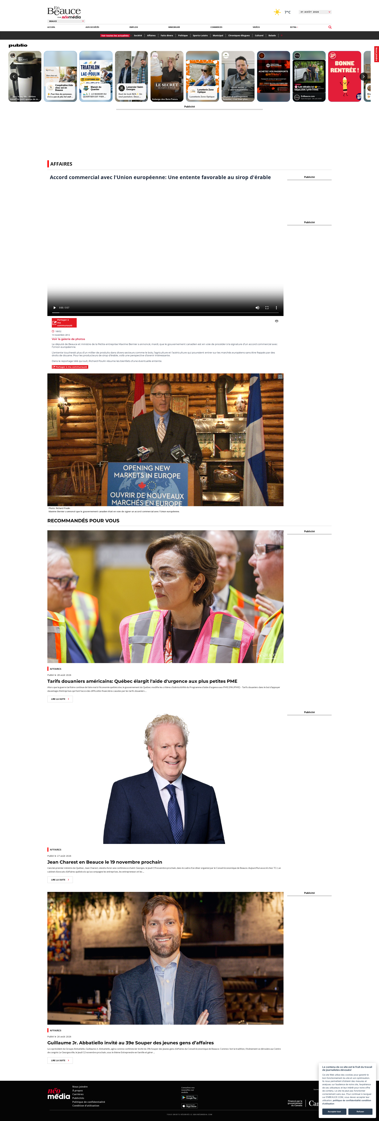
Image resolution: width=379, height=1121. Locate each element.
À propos (77, 1090)
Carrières (77, 1094)
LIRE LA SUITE (58, 699)
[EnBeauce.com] (58, 1097)
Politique (183, 35)
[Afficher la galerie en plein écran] (280, 376)
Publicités (78, 1098)
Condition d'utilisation (85, 1105)
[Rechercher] (330, 27)
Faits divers (167, 35)
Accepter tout (334, 1111)
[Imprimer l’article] (276, 321)
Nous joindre (80, 1086)
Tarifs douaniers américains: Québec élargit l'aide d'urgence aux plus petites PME (142, 681)
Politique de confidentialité (88, 1102)
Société (138, 35)
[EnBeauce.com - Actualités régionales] (64, 12)
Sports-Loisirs (200, 35)
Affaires (151, 35)
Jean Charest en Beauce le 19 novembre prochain (104, 862)
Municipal (218, 35)
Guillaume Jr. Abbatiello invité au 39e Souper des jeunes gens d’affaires (130, 1043)
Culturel (259, 35)
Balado (272, 35)
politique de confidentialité (347, 1100)
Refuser (360, 1111)
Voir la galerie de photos (68, 339)
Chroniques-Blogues (239, 35)
